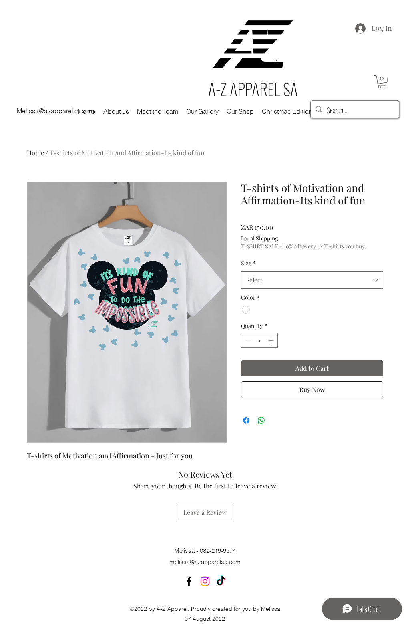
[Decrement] (247, 340)
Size (248, 263)
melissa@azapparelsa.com (205, 562)
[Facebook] (189, 581)
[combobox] (312, 280)
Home (35, 152)
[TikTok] (221, 581)
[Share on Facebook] (246, 420)
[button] (382, 81)
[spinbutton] (259, 340)
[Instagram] (205, 581)
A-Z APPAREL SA (253, 89)
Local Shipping (259, 238)
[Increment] (272, 340)
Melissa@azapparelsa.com (55, 111)
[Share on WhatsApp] (261, 420)
